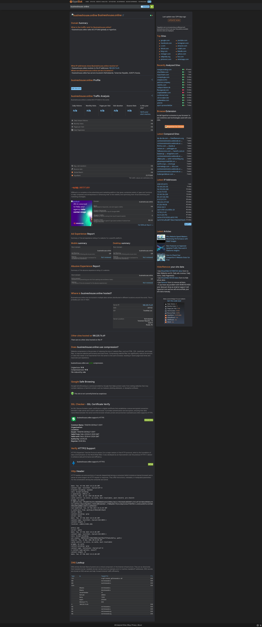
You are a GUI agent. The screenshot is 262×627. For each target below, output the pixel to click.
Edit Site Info (76, 89)
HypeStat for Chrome (176, 127)
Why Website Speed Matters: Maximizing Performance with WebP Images (177, 239)
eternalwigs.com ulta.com (167, 166)
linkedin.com (182, 51)
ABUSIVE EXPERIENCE (131, 1)
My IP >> (188, 224)
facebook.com (166, 43)
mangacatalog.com (164, 70)
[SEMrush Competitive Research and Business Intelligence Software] (80, 188)
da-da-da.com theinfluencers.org (170, 138)
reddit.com (182, 49)
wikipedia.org (165, 57)
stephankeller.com (164, 93)
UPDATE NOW (174, 20)
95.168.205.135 (162, 187)
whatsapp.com (183, 59)
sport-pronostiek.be (164, 105)
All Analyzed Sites (120, 625)
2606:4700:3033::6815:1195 (167, 217)
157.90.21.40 (162, 212)
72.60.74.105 (162, 192)
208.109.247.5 (162, 184)
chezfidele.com (162, 72)
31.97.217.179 (161, 200)
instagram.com (183, 43)
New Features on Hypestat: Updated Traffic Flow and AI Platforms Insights (176, 248)
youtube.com (182, 40)
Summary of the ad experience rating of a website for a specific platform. (96, 238)
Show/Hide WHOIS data (169, 278)
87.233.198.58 (162, 205)
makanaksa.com (163, 100)
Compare (146, 7)
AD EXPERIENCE (121, 1)
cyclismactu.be (162, 95)
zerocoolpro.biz (163, 98)
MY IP (149, 1)
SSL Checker (90, 404)
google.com (165, 40)
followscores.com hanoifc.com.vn (170, 151)
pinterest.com (166, 59)
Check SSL (149, 420)
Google (83, 381)
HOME (87, 1)
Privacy (134, 625)
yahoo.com (182, 54)
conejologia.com (163, 77)
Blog (129, 625)
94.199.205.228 (162, 189)
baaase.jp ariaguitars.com (167, 154)
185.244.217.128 (163, 202)
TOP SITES (92, 1)
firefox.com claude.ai (166, 146)
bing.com (164, 51)
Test (151, 464)
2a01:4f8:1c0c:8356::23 (166, 210)
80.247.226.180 (163, 197)
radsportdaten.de (163, 88)
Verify (83, 448)
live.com (181, 57)
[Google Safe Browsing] (72, 393)
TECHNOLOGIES (142, 1)
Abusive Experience (85, 266)
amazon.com (182, 46)
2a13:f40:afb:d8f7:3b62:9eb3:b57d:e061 (172, 220)
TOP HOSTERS (112, 1)
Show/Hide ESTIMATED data (171, 271)
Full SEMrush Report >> (145, 225)
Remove (164, 282)
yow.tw (159, 103)
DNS (77, 562)
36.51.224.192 (162, 215)
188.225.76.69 (114, 68)
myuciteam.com (163, 75)
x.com (163, 46)
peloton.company (163, 82)
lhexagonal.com (163, 90)
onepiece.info (162, 80)
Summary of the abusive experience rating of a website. (90, 270)
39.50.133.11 (161, 207)
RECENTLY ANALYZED (101, 1)
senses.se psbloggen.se (167, 149)
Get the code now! (174, 301)
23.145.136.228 (162, 194)
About (140, 625)
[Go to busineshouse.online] (123, 15)
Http (77, 471)
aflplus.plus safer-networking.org (170, 159)
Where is (91, 293)
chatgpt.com (166, 54)
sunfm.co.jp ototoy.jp (166, 164)
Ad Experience (83, 233)
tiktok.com (165, 49)
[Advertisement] (112, 48)
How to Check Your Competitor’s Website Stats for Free (178, 257)
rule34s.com (161, 85)
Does (95, 347)
